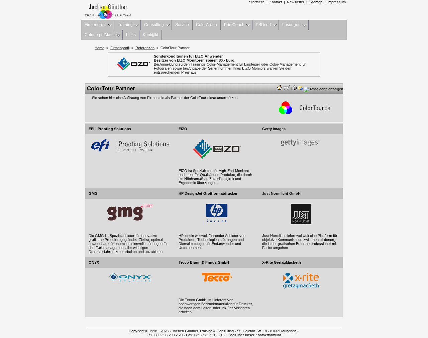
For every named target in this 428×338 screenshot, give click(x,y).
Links (131, 34)
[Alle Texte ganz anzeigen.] (323, 89)
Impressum (336, 2)
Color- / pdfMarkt (100, 34)
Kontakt (276, 2)
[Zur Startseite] (279, 89)
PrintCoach (234, 24)
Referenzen (144, 48)
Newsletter (295, 2)
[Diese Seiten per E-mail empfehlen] (300, 89)
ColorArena (206, 24)
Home (99, 48)
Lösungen (291, 24)
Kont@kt (150, 34)
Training (125, 24)
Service (182, 24)
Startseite (256, 2)
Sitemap (315, 2)
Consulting (154, 24)
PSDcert (263, 24)
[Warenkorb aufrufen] (286, 89)
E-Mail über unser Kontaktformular (253, 335)
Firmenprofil (95, 24)
